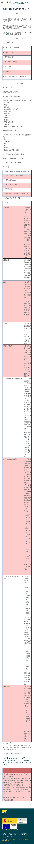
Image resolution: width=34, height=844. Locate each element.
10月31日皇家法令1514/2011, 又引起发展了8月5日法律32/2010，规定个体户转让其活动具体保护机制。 (17, 762)
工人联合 (6, 780)
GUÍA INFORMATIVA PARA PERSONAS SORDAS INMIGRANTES (19, 2)
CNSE (13, 839)
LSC (22, 14)
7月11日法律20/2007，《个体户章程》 (15, 758)
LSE (12, 14)
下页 (28, 804)
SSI (17, 14)
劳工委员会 (19, 780)
